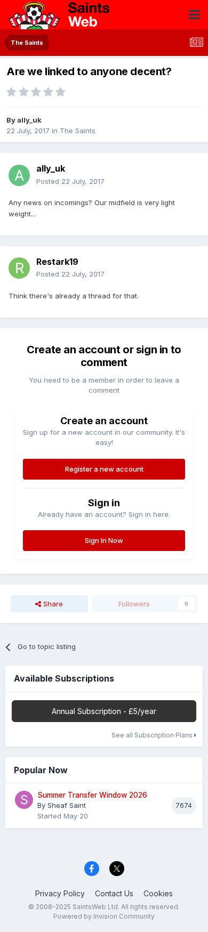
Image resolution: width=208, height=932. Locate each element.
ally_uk (29, 120)
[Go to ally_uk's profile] (19, 175)
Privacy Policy (60, 893)
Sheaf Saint (66, 805)
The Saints (77, 130)
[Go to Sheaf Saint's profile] (24, 800)
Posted (70, 181)
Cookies (158, 893)
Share (52, 603)
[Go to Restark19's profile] (19, 268)
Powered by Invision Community (104, 916)
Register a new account (104, 469)
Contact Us (114, 893)
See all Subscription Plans (152, 735)
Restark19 (57, 261)
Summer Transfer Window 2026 (92, 795)
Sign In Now (104, 540)
